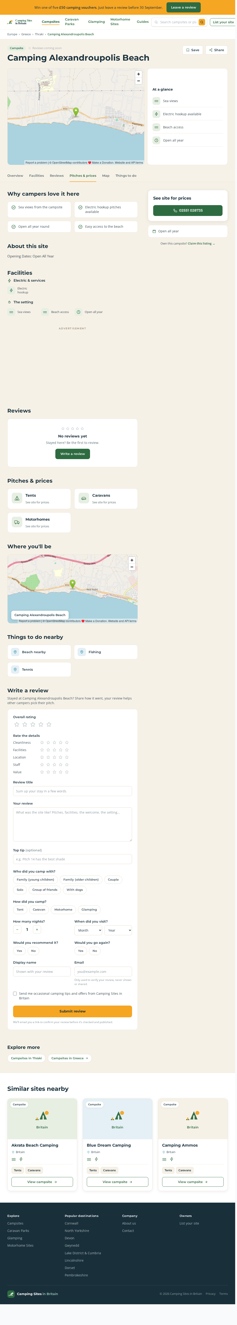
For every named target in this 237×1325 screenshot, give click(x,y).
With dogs (75, 889)
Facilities (36, 175)
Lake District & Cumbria (83, 1253)
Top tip (27, 850)
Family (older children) (81, 879)
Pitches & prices (83, 175)
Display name (24, 962)
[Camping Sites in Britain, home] (21, 22)
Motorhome (63, 909)
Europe (12, 34)
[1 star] (16, 724)
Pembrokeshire (76, 1275)
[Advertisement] (72, 364)
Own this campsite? (188, 243)
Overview (15, 175)
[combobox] (178, 22)
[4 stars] (41, 724)
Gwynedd (72, 1245)
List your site (223, 22)
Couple (113, 879)
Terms (223, 1294)
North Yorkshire (77, 1231)
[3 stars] (33, 724)
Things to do (126, 175)
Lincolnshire (74, 1260)
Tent (20, 909)
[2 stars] (24, 724)
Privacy (211, 1294)
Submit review (72, 1011)
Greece (26, 34)
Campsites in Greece (67, 1058)
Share (219, 50)
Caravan (39, 909)
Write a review (72, 454)
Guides (143, 22)
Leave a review (183, 7)
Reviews (57, 175)
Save (195, 50)
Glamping (96, 22)
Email (79, 962)
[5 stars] (49, 724)
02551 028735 (191, 210)
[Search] (202, 22)
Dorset (70, 1268)
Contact (128, 1231)
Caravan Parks (72, 21)
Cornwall (71, 1223)
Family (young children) (35, 879)
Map (106, 175)
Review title (23, 782)
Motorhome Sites (120, 21)
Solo (20, 889)
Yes (19, 951)
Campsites (50, 22)
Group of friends (44, 889)
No (33, 951)
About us (129, 1223)
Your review (23, 803)
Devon (69, 1238)
